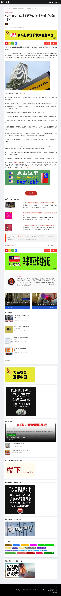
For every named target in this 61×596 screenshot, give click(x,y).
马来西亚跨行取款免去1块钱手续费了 (20, 450)
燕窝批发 (21, 547)
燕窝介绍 (8, 547)
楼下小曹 (10, 24)
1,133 (26, 320)
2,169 (26, 341)
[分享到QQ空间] (9, 43)
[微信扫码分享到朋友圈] (12, 43)
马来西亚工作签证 (17, 162)
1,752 (26, 331)
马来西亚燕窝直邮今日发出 (18, 443)
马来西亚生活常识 (17, 8)
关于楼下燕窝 (16, 545)
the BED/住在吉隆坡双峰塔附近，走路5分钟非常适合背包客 (39, 202)
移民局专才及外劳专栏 (31, 547)
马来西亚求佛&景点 (22, 550)
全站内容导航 (54, 592)
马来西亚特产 (43, 550)
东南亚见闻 (9, 545)
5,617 (16, 24)
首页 (11, 8)
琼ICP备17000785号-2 (40, 590)
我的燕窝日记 (33, 545)
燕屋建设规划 (50, 545)
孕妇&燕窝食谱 (25, 545)
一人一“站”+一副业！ (25, 167)
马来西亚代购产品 (41, 547)
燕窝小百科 (15, 547)
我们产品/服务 (53, 589)
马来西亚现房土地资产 (11, 553)
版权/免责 (54, 590)
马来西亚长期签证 (49, 553)
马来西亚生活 (54, 245)
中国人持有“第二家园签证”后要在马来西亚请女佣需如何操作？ (39, 225)
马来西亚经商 (31, 553)
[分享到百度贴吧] (16, 43)
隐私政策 (49, 590)
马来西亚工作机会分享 (11, 550)
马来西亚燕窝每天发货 (33, 550)
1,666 (26, 352)
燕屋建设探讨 (42, 545)
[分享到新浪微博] (6, 43)
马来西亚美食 (39, 553)
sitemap (55, 587)
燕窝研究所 (20, 236)
